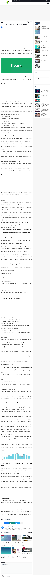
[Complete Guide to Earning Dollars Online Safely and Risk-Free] (37, 105)
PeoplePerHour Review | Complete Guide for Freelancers (26, 556)
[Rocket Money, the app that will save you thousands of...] (37, 110)
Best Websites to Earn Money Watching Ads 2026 (45, 28)
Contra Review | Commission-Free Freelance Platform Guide (27, 544)
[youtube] (45, 1)
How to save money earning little (44, 115)
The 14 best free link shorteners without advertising (44, 61)
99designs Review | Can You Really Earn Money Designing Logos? (16, 556)
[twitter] (48, 1)
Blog (15, 3)
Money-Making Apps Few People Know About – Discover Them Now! (44, 51)
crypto (37, 81)
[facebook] (46, 1)
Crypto (29, 3)
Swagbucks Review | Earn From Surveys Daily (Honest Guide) (16, 544)
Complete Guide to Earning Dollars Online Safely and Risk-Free (45, 66)
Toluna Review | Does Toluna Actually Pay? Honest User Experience (5, 544)
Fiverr (11, 76)
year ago (43, 45)
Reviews (26, 3)
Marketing (22, 3)
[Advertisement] (25, 13)
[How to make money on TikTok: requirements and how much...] (37, 91)
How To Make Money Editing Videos (44, 96)
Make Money (19, 3)
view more (29, 532)
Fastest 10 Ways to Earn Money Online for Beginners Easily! (44, 56)
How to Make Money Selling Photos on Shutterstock (45, 101)
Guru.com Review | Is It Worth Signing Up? (44, 23)
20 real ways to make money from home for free (45, 42)
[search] (48, 3)
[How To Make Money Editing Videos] (37, 96)
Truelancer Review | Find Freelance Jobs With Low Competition (5, 556)
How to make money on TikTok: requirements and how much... (45, 91)
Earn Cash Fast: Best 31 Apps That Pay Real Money (45, 47)
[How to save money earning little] (37, 115)
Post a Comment (5, 564)
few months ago (4, 541)
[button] (6, 523)
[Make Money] (7, 2)
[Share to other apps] (21, 523)
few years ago (43, 40)
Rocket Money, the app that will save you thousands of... (45, 110)
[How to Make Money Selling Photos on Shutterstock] (37, 100)
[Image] (37, 23)
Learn (29, 395)
